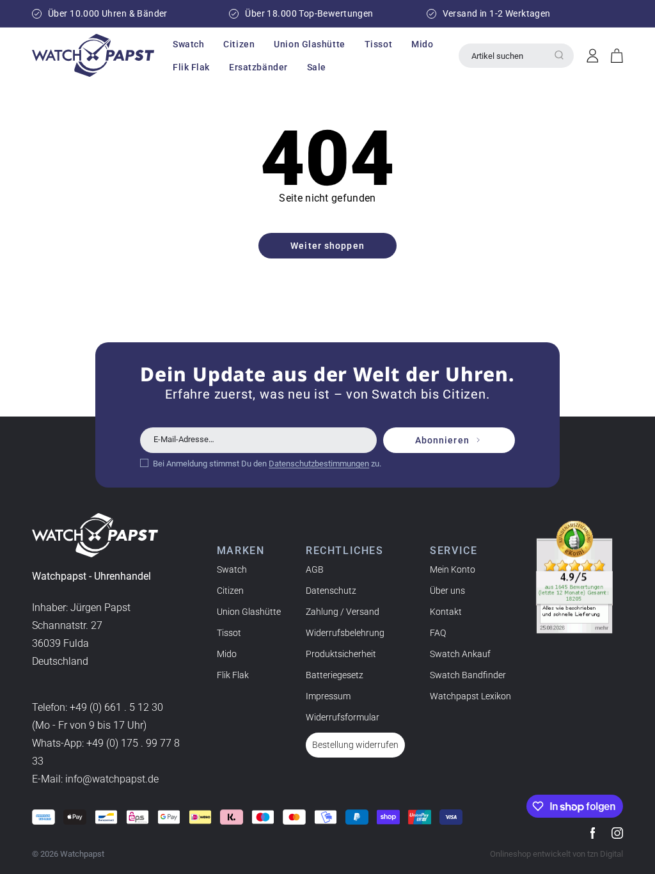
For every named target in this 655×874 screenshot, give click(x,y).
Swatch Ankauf (460, 654)
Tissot (229, 633)
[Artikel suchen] (559, 55)
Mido (227, 654)
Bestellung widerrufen (355, 745)
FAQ (438, 633)
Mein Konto (452, 569)
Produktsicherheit (341, 654)
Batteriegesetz (334, 675)
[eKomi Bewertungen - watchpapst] (574, 577)
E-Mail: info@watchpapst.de (95, 779)
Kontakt (446, 612)
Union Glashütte (249, 612)
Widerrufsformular (342, 717)
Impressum (328, 696)
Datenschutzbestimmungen (319, 463)
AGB (315, 569)
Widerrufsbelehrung (345, 633)
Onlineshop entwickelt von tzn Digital (556, 854)
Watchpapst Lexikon (470, 696)
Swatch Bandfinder (468, 675)
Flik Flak (233, 675)
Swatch (232, 569)
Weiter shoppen (327, 246)
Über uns (447, 590)
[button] (188, 44)
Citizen (230, 590)
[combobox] (516, 56)
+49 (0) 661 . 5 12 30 (116, 707)
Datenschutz (331, 590)
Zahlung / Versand (342, 612)
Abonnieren (442, 440)
